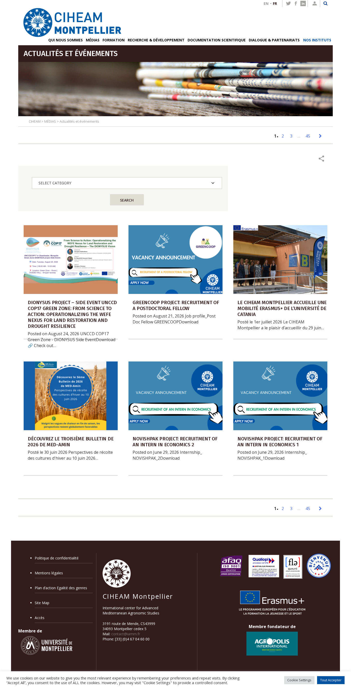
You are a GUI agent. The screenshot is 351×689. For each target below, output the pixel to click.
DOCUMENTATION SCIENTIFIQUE (217, 40)
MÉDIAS (92, 40)
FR (275, 3)
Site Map (42, 602)
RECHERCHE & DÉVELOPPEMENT (156, 40)
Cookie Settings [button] (299, 680)
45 (308, 136)
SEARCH (127, 200)
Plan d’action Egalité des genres (61, 587)
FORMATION (114, 40)
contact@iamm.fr (125, 633)
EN (266, 3)
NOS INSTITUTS (317, 40)
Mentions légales (49, 572)
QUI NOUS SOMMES (65, 40)
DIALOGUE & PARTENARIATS (274, 40)
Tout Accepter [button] (330, 680)
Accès (39, 617)
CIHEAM (35, 121)
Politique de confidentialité (57, 558)
